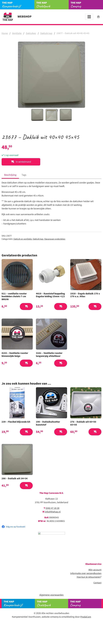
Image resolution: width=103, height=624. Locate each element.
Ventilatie (17, 33)
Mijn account (95, 569)
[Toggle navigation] (89, 17)
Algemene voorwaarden (51, 595)
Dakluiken (31, 33)
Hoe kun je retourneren (88, 577)
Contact (97, 582)
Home (5, 33)
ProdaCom (85, 617)
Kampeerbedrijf (11, 4)
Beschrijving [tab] (10, 175)
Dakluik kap (46, 33)
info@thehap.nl (53, 511)
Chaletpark (43, 4)
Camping (76, 4)
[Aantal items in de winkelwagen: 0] (98, 17)
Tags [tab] (24, 175)
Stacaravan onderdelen (54, 239)
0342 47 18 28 (52, 508)
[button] (26, 306)
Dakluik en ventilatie (23, 239)
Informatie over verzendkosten (85, 573)
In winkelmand (23, 161)
